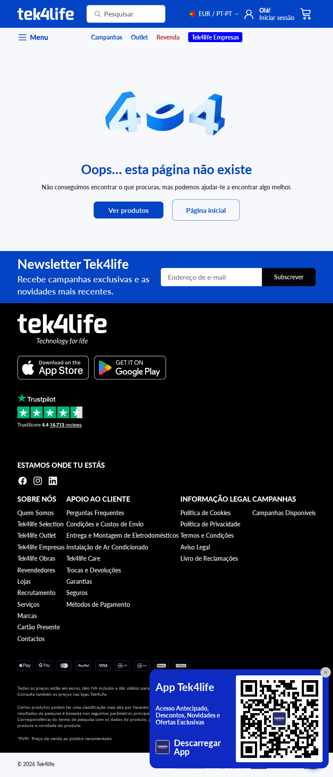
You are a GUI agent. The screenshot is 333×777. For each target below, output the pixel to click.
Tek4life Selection (40, 524)
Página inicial (206, 210)
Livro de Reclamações (209, 558)
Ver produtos (128, 210)
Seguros (77, 592)
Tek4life (45, 764)
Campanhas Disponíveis (284, 512)
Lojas (24, 581)
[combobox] (115, 13)
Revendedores (36, 570)
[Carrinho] (306, 13)
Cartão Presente (38, 627)
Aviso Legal (195, 547)
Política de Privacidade (210, 524)
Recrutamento (36, 592)
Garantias (79, 581)
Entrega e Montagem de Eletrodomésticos (122, 535)
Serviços (28, 604)
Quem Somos (35, 512)
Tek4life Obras (36, 558)
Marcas (27, 615)
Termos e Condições (207, 535)
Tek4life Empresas (41, 547)
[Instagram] (38, 481)
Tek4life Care (83, 558)
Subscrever (289, 277)
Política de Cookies (205, 512)
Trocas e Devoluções (93, 570)
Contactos (31, 638)
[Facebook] (22, 481)
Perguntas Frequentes (95, 512)
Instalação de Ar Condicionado (107, 547)
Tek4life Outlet (36, 535)
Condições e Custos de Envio (105, 524)
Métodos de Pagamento (98, 604)
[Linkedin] (53, 481)
